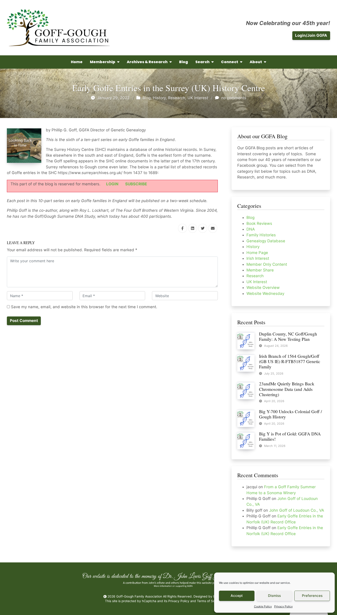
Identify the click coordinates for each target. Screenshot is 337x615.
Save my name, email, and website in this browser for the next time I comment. (83, 307)
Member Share (260, 270)
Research (176, 98)
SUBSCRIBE (136, 184)
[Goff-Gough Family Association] (58, 27)
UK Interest (198, 98)
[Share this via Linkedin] (192, 228)
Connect (229, 62)
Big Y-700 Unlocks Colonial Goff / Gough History (290, 414)
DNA (250, 229)
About (256, 62)
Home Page (257, 252)
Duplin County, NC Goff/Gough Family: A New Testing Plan (288, 336)
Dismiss (274, 595)
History (159, 98)
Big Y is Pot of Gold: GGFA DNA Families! (290, 436)
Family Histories (261, 235)
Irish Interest (257, 258)
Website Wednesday (265, 293)
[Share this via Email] (212, 228)
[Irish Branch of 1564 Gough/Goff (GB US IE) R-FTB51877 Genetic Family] (245, 363)
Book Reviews (259, 223)
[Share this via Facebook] (182, 228)
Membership (102, 62)
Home (77, 62)
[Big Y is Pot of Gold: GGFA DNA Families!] (245, 440)
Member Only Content (266, 264)
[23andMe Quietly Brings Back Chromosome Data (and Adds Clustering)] (245, 390)
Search (202, 62)
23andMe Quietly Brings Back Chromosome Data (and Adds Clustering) (286, 389)
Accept (237, 595)
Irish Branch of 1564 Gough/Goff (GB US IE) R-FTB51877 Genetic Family (289, 361)
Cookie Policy (263, 606)
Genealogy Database (265, 241)
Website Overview (263, 287)
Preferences (312, 595)
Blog (183, 62)
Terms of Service (209, 601)
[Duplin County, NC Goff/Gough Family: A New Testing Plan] (245, 340)
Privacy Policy (283, 606)
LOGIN (112, 184)
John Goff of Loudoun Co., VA (296, 510)
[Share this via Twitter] (202, 228)
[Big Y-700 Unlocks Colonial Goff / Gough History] (245, 418)
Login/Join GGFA (311, 35)
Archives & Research (147, 62)
